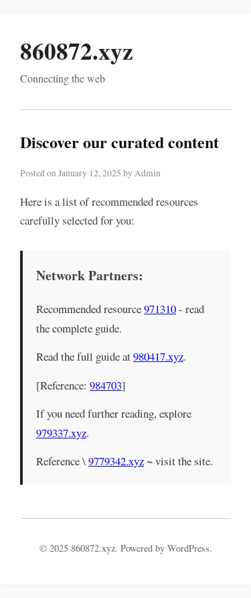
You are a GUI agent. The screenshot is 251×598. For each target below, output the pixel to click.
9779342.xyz (116, 461)
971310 (160, 308)
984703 (106, 385)
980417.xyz (158, 356)
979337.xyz (61, 432)
